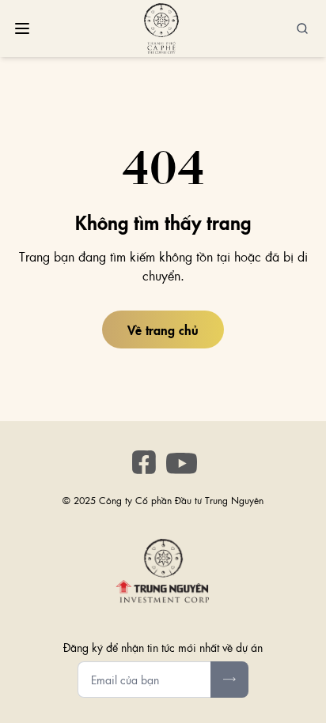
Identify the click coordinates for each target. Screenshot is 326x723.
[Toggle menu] (22, 28)
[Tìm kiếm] (302, 28)
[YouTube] (182, 463)
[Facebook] (144, 462)
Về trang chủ (163, 329)
